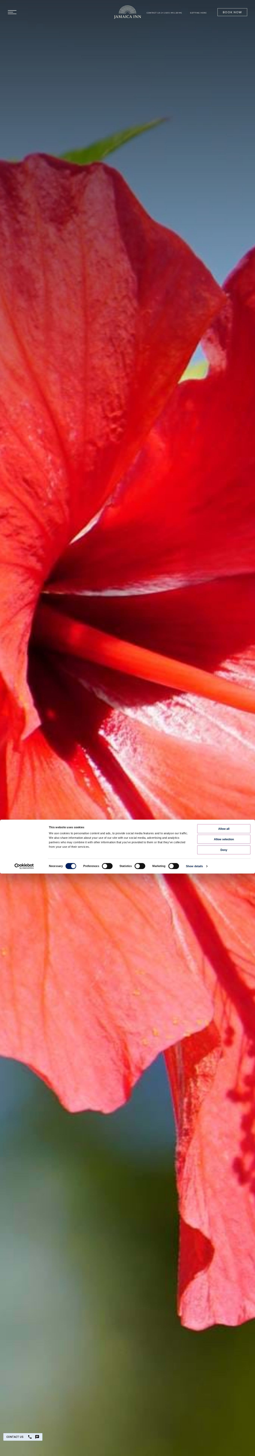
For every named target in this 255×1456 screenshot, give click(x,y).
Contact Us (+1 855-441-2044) (164, 13)
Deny (223, 849)
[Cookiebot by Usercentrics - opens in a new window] (24, 866)
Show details (194, 866)
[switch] (107, 866)
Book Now (232, 12)
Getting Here (198, 13)
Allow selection (224, 839)
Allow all (223, 828)
